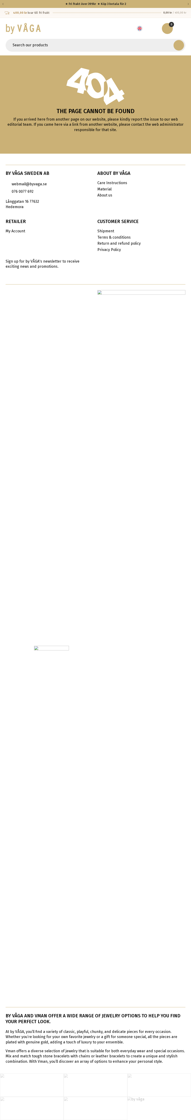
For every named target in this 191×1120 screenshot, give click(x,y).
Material (104, 189)
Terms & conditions (114, 237)
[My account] (153, 28)
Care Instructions (112, 183)
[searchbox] (90, 45)
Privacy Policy (109, 249)
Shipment (105, 231)
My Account (15, 231)
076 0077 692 (23, 191)
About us (104, 195)
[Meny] (181, 28)
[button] (179, 45)
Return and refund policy (119, 243)
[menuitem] (142, 28)
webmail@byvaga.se (29, 184)
